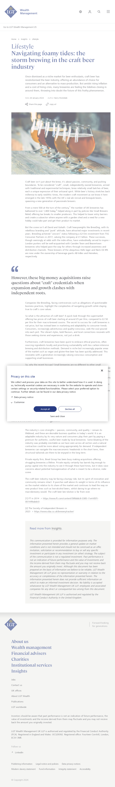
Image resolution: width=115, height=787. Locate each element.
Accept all (45, 409)
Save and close (57, 416)
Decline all (70, 409)
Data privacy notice (23, 397)
